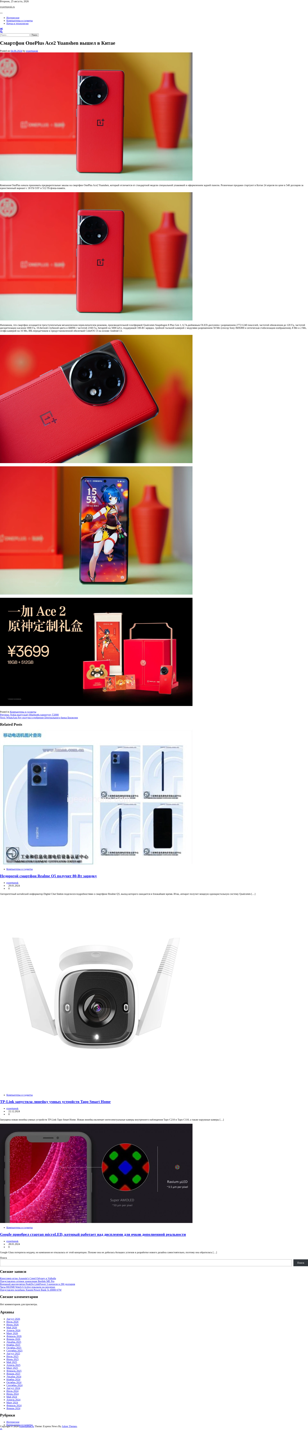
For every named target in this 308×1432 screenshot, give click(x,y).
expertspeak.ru (7, 6)
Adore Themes (69, 1426)
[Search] (1, 31)
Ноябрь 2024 (13, 1379)
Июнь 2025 (12, 1359)
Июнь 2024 (12, 1394)
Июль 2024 (12, 1391)
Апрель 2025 (13, 1365)
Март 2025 (12, 1368)
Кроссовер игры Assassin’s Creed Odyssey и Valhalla (28, 1278)
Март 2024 (12, 1402)
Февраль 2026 (13, 1336)
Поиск (3, 1257)
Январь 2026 (13, 1339)
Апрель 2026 (13, 1330)
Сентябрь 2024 (14, 1385)
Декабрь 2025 (13, 1342)
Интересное (12, 17)
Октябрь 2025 (13, 1347)
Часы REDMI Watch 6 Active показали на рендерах (27, 1287)
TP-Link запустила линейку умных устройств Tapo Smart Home (55, 1102)
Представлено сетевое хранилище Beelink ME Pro (27, 1281)
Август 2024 (13, 1388)
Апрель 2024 (13, 1399)
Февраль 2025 (13, 1370)
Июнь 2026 (12, 1324)
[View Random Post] (1, 29)
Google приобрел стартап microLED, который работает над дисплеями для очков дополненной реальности (93, 1234)
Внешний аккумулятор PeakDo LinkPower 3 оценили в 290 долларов (37, 1284)
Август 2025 (13, 1353)
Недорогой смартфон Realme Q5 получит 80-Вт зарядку (48, 876)
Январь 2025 (13, 1373)
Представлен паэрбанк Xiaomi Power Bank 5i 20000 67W (31, 1290)
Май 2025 (11, 1362)
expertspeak (32, 51)
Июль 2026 (12, 1321)
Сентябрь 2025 (14, 1350)
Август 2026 (13, 1319)
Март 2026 (12, 1333)
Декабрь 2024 (13, 1376)
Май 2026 (11, 1327)
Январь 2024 (13, 1408)
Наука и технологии (17, 23)
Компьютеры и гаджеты (19, 20)
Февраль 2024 (13, 1405)
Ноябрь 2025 (13, 1345)
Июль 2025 (12, 1356)
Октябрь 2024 (13, 1382)
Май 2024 (11, 1396)
